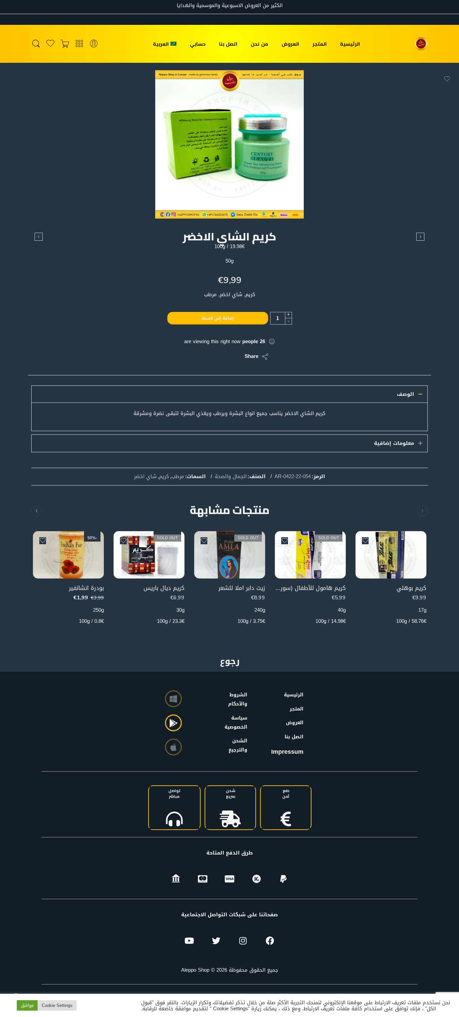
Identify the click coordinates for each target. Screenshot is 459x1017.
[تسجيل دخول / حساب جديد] (93, 44)
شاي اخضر (145, 476)
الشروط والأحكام (239, 699)
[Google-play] (173, 722)
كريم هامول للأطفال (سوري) (310, 588)
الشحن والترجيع (239, 745)
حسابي (198, 43)
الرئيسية (350, 43)
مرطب (177, 476)
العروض (290, 43)
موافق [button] (27, 1005)
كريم (164, 476)
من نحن (259, 43)
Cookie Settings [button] (57, 1005)
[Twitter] (216, 940)
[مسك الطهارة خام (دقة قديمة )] (39, 237)
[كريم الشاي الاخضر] (229, 144)
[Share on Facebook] (220, 356)
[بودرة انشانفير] (68, 555)
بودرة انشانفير (86, 588)
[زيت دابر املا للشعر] (229, 555)
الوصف (405, 394)
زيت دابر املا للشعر (241, 588)
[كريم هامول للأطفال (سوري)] (310, 555)
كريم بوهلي (411, 588)
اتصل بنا (228, 43)
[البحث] (36, 44)
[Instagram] (243, 940)
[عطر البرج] (420, 237)
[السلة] (65, 44)
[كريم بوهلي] (391, 555)
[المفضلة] (447, 79)
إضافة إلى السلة (218, 318)
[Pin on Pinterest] (206, 356)
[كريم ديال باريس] (149, 555)
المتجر (319, 43)
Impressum (287, 751)
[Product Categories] (79, 44)
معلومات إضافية (394, 443)
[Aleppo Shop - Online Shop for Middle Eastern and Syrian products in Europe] (421, 43)
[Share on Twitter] (233, 356)
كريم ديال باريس (163, 588)
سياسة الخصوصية (239, 722)
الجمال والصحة (231, 476)
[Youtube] (189, 940)
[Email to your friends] (193, 356)
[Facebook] (269, 940)
